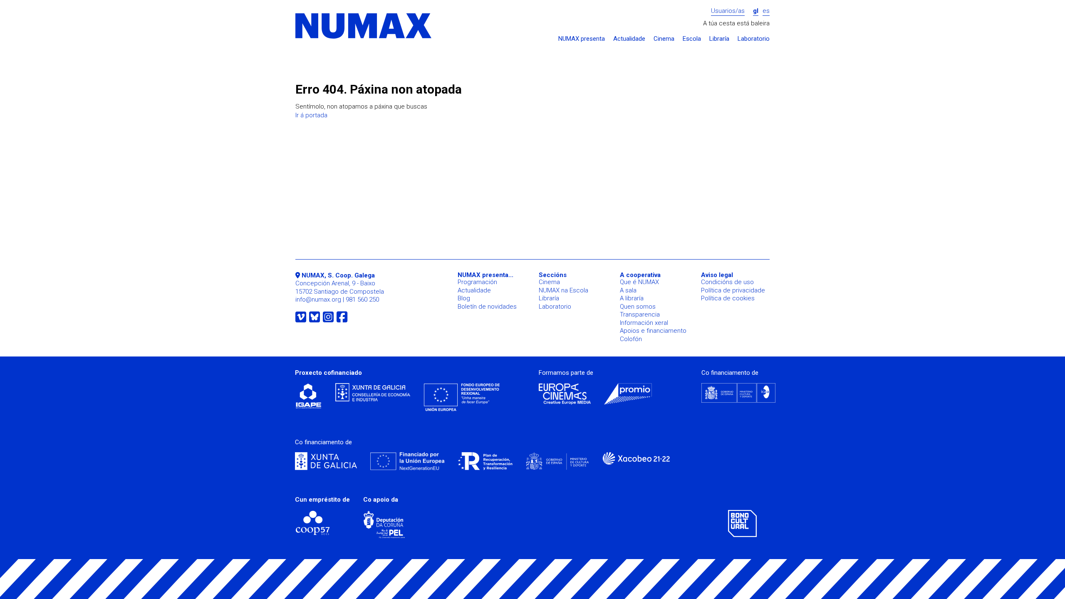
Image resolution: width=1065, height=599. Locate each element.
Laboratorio (754, 38)
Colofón (631, 339)
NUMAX (364, 26)
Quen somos (638, 306)
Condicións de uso (727, 282)
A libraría (632, 298)
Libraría (719, 38)
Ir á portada (311, 115)
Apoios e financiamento (653, 330)
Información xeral (644, 323)
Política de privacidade (733, 290)
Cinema (664, 38)
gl (755, 11)
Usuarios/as (728, 11)
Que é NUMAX (639, 282)
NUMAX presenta (581, 38)
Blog (464, 298)
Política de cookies (728, 298)
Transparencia (640, 314)
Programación (477, 282)
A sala (628, 290)
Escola (692, 38)
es (766, 11)
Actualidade (629, 38)
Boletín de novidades (487, 306)
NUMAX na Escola (563, 290)
